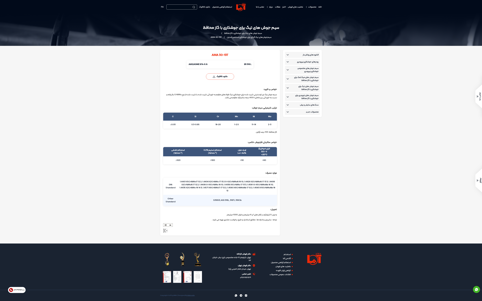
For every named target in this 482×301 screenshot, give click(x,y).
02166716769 (245, 277)
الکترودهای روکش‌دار (311, 54)
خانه (320, 7)
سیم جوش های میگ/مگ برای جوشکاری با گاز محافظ (306, 79)
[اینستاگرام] (246, 295)
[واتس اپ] (476, 289)
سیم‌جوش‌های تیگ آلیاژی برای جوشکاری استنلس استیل (249, 37)
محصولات (312, 7)
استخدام (287, 254)
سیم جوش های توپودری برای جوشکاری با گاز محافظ (307, 97)
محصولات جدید (312, 111)
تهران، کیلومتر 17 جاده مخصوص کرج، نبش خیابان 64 (231, 259)
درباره (271, 7)
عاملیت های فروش (295, 7)
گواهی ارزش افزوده (283, 270)
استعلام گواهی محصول (222, 7)
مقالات (277, 7)
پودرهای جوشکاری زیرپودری (308, 61)
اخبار (284, 7)
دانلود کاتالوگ (204, 7)
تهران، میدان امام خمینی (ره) (239, 269)
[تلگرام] (241, 295)
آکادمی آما (287, 258)
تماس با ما (260, 7)
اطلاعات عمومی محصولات (280, 274)
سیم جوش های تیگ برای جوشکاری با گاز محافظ (243, 33)
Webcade (191, 295)
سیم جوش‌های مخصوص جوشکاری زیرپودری (308, 70)
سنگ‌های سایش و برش (309, 104)
